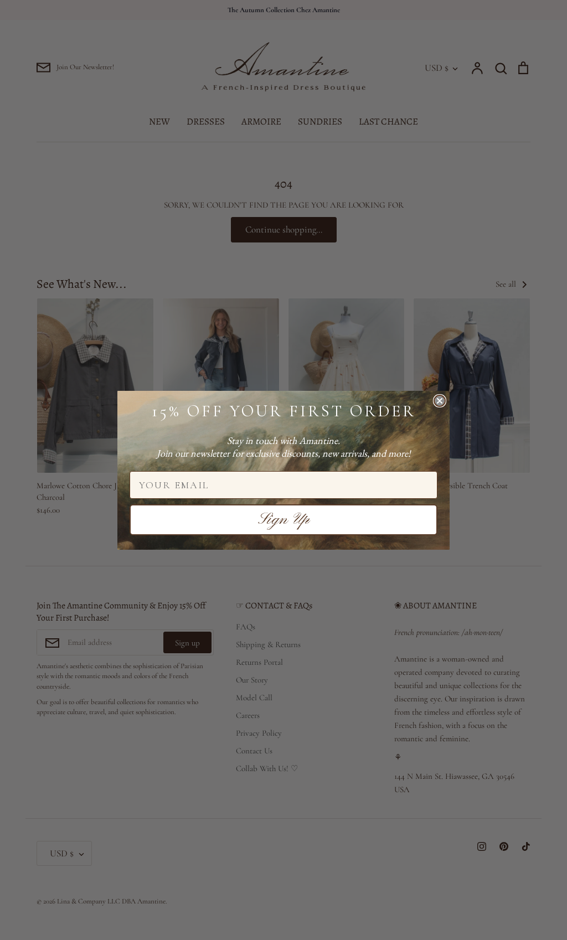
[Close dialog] (439, 400)
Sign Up (284, 519)
